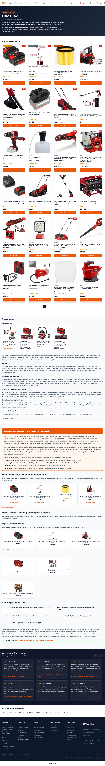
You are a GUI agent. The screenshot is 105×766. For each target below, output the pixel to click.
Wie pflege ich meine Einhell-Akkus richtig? (27, 623)
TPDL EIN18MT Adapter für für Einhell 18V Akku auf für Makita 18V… (39, 113)
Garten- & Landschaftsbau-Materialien (6, 742)
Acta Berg (65, 712)
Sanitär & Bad (53, 727)
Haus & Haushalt (55, 722)
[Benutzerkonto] (101, 3)
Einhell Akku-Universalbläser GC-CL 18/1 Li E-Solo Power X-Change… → (51, 675)
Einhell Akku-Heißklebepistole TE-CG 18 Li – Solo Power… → (85, 676)
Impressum (4, 754)
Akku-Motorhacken (39, 727)
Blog (93, 3)
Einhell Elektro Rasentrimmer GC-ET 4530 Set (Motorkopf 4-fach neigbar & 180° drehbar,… (65, 203)
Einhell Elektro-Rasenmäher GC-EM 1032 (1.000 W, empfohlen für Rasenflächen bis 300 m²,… (65, 116)
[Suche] (97, 3)
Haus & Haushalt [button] (49, 3)
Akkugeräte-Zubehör (10, 418)
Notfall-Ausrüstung (71, 735)
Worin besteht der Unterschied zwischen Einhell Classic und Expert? (76, 608)
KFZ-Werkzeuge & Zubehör (6, 736)
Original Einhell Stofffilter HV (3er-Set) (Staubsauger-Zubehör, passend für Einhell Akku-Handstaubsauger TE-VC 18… (64, 289)
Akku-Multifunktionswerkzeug (24, 738)
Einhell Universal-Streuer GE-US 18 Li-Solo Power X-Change (90, 288)
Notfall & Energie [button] (63, 3)
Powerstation (70, 732)
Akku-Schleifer (22, 735)
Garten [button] (39, 3)
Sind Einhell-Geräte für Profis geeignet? (78, 616)
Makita (21, 712)
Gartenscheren (22, 730)
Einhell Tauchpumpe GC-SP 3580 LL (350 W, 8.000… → (50, 698)
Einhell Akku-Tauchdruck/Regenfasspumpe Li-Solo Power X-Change (39, 73)
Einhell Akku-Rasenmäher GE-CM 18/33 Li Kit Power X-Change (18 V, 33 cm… (40, 202)
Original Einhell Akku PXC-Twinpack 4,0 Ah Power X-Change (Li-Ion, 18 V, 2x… (13, 72)
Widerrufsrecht (52, 763)
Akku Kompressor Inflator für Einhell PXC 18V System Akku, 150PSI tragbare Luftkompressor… (39, 287)
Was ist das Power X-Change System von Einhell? (27, 607)
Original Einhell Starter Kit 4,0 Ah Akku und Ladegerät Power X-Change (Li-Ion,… (14, 202)
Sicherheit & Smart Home (56, 730)
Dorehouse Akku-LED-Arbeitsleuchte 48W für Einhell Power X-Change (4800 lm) (39, 246)
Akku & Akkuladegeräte (69, 414)
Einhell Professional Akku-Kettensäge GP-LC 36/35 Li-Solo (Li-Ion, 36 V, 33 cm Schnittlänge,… (91, 73)
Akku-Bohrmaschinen (87, 414)
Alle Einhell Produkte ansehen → (11, 550)
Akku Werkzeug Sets (23, 727)
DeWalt (30, 712)
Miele (48, 712)
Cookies (17, 754)
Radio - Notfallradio (71, 725)
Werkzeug (5, 722)
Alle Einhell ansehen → (8, 507)
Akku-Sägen (54, 414)
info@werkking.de (25, 754)
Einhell (95, 738)
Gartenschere (37, 725)
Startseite (4, 9)
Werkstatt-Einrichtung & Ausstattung (8, 747)
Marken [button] (75, 3)
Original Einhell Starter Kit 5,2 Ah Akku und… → (15, 676)
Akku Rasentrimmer (39, 732)
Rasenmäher (37, 735)
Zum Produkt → (14, 83)
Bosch (13, 712)
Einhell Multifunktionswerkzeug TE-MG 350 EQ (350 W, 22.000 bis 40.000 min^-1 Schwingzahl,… (14, 246)
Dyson (56, 712)
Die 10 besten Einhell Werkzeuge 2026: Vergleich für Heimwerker (34, 640)
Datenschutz (11, 754)
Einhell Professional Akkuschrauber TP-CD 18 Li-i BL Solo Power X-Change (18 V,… (13, 157)
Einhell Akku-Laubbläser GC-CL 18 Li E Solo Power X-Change (90, 245)
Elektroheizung (70, 727)
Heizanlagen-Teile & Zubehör (72, 738)
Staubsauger (53, 725)
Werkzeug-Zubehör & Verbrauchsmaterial (7, 728)
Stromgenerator (71, 730)
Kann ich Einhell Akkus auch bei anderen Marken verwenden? (27, 616)
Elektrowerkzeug (40, 414)
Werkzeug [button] (18, 3)
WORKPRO (39, 712)
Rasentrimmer (37, 730)
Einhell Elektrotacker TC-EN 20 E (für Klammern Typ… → (84, 698)
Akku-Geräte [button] (29, 3)
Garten (19, 414)
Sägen (28, 414)
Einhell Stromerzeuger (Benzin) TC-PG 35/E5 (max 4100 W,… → (18, 697)
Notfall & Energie (71, 722)
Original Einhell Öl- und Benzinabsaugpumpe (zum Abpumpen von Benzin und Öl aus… (40, 159)
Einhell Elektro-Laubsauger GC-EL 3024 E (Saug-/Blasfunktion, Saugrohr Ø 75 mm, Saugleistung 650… (14, 116)
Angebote (84, 3)
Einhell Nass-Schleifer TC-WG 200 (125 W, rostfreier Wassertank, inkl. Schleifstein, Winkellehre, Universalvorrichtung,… (90, 159)
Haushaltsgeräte (22, 732)
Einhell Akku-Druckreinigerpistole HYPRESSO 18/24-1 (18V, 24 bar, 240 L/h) (90, 115)
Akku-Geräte (8, 414)
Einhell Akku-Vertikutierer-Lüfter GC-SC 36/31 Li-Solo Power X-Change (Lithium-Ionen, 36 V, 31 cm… (64, 246)
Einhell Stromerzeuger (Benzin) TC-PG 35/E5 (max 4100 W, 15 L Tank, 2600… (90, 202)
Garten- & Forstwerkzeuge (6, 732)
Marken (10, 9)
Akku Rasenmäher (38, 737)
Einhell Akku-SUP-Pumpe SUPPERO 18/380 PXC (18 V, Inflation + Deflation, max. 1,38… (13, 287)
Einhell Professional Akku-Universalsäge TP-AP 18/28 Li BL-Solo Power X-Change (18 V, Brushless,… (65, 159)
